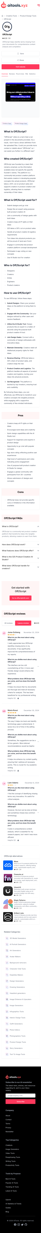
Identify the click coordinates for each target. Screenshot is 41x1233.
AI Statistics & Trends (13, 1204)
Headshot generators (17, 993)
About (8, 1116)
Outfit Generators (16, 1024)
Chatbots (9, 1145)
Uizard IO (17, 887)
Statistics (32, 74)
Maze (16, 861)
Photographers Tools (17, 1036)
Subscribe (20, 1102)
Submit (8, 1200)
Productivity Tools (12, 1165)
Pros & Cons (20, 74)
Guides (8, 1208)
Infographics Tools (17, 1012)
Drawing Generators (17, 987)
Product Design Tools (28, 16)
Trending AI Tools (12, 1187)
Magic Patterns (19, 900)
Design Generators (17, 981)
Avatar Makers (15, 957)
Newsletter (10, 1132)
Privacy (8, 1128)
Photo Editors (15, 1030)
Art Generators (15, 950)
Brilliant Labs (19, 913)
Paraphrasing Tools (13, 1157)
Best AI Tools (10, 1179)
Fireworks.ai (18, 874)
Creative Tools (11, 16)
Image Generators (16, 1005)
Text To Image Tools (17, 1054)
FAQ (26, 74)
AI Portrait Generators (18, 944)
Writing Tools (10, 1161)
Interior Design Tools (17, 1018)
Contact (8, 1120)
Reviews (12, 74)
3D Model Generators (18, 938)
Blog (7, 1212)
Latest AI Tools (11, 1191)
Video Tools (10, 1153)
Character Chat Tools (18, 969)
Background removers (18, 963)
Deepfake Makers (16, 975)
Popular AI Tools (12, 1183)
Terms (8, 1124)
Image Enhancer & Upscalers (20, 999)
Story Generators (16, 1048)
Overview (5, 74)
